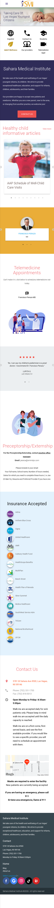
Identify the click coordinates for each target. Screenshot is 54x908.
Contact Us (27, 114)
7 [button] (35, 197)
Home (6, 863)
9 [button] (42, 197)
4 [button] (23, 197)
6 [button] (31, 197)
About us (6, 871)
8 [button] (38, 197)
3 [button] (19, 197)
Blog (4, 868)
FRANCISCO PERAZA (27, 234)
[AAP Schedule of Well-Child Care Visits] (27, 158)
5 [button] (27, 197)
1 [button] (11, 197)
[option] (27, 167)
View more (47, 129)
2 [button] (15, 197)
